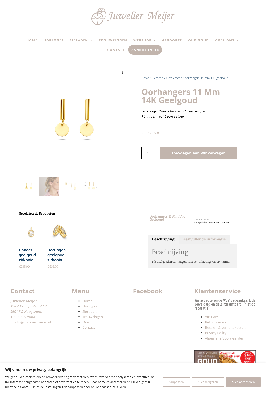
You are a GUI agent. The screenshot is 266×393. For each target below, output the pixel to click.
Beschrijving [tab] (163, 239)
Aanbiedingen (145, 50)
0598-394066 (25, 316)
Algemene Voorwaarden (224, 338)
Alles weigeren (208, 382)
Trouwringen (113, 40)
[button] (121, 72)
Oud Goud (198, 40)
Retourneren (215, 322)
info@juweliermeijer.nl (32, 322)
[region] (133, 378)
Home (31, 40)
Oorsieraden (174, 78)
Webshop (142, 40)
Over (86, 322)
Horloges (54, 40)
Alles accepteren (243, 382)
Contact (116, 50)
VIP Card (212, 317)
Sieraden (79, 40)
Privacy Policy (216, 332)
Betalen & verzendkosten (225, 327)
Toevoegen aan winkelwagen (198, 152)
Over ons (224, 40)
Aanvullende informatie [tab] (204, 239)
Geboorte (172, 40)
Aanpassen (176, 382)
